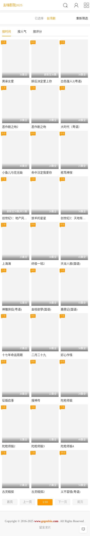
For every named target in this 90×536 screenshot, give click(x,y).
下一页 (62, 501)
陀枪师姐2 (8, 446)
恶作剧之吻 (38, 126)
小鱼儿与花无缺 (12, 172)
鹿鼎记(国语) (69, 309)
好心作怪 (66, 355)
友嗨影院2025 (12, 5)
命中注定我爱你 (41, 172)
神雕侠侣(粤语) (12, 309)
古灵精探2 (38, 491)
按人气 (22, 31)
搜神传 (35, 400)
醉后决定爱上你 (41, 81)
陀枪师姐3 (38, 446)
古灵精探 (8, 491)
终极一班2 (38, 263)
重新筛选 (82, 18)
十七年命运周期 (12, 355)
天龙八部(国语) (70, 263)
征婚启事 (8, 400)
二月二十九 (38, 355)
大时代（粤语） (71, 126)
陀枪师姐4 (67, 446)
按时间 (6, 31)
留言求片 (45, 527)
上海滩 (6, 263)
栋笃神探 (66, 172)
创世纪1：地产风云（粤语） (20, 218)
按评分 (37, 31)
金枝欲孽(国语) (41, 309)
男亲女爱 (8, 81)
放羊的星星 (38, 218)
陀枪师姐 (66, 400)
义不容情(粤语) (70, 491)
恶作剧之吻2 (10, 126)
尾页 (80, 501)
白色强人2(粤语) (71, 81)
